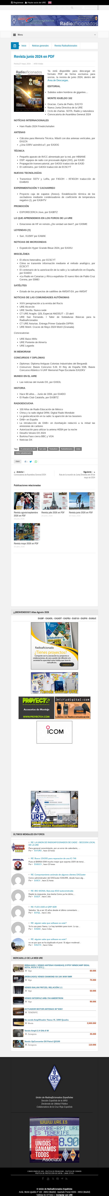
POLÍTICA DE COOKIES (73, 1171)
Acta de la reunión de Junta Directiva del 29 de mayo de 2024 (77, 475)
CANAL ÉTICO (69, 1173)
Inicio (24, 45)
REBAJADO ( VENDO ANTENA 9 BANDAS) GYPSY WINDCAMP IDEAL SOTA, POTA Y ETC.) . (57, 966)
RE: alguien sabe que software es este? (49, 923)
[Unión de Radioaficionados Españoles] (54, 20)
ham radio (42, 449)
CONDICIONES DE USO (36, 1171)
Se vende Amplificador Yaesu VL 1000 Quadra (47, 1020)
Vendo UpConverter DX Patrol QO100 (42, 1041)
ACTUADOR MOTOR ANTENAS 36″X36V (44, 1009)
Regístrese (19, 2)
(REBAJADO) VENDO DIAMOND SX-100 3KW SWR (48, 976)
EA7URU (38, 851)
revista (78, 449)
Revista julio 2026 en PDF (53, 512)
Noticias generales (40, 45)
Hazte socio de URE (36, 2)
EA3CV (37, 880)
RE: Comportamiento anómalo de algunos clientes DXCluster (58, 874)
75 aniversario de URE (28, 449)
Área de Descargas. (58, 80)
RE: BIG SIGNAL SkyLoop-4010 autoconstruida (52, 891)
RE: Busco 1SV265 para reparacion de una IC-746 (53, 858)
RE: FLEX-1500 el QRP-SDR (44, 907)
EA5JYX (37, 945)
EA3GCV (38, 864)
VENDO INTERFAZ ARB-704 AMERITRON (44, 998)
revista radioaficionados (23, 453)
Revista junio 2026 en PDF (81, 512)
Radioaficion (53, 449)
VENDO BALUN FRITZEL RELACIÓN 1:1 (43, 987)
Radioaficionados (67, 449)
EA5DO (37, 929)
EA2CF (37, 897)
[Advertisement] (61, 579)
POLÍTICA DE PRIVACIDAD (54, 1171)
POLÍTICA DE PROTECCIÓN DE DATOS (48, 1173)
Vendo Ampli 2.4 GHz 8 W (37, 1030)
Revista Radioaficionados (65, 45)
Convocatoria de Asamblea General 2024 (30, 473)
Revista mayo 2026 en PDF (26, 543)
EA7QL (37, 913)
